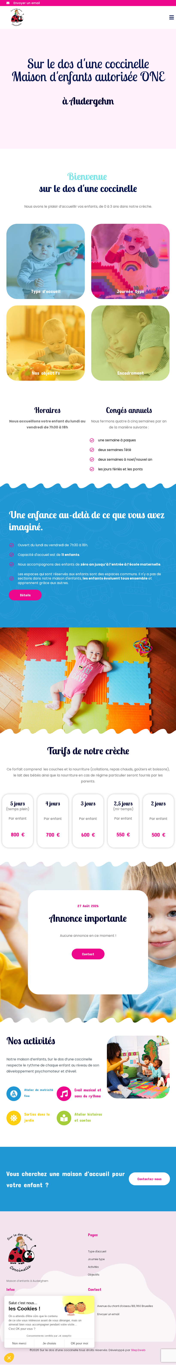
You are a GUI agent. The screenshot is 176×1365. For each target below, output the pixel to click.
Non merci (19, 1343)
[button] (9, 1358)
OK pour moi (79, 1343)
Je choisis (49, 1343)
